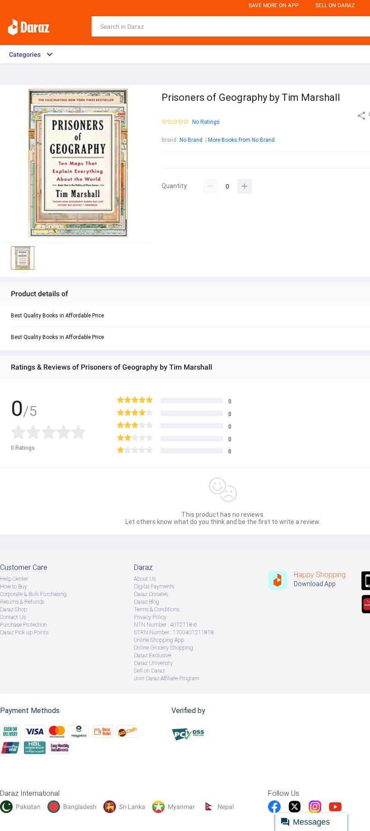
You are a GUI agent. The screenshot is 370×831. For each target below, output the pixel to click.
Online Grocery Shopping (163, 648)
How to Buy (13, 586)
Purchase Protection (23, 625)
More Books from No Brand (241, 140)
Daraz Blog (146, 602)
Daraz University (153, 663)
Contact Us (13, 617)
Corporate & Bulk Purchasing (33, 594)
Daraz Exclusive (152, 655)
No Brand (191, 140)
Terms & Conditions (156, 609)
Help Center (14, 579)
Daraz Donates (151, 594)
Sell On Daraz (335, 5)
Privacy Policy (150, 617)
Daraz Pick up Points (24, 632)
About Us (145, 579)
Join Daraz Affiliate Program (166, 678)
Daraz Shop (13, 609)
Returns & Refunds (22, 602)
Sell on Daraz (149, 671)
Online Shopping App (159, 640)
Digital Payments (154, 586)
